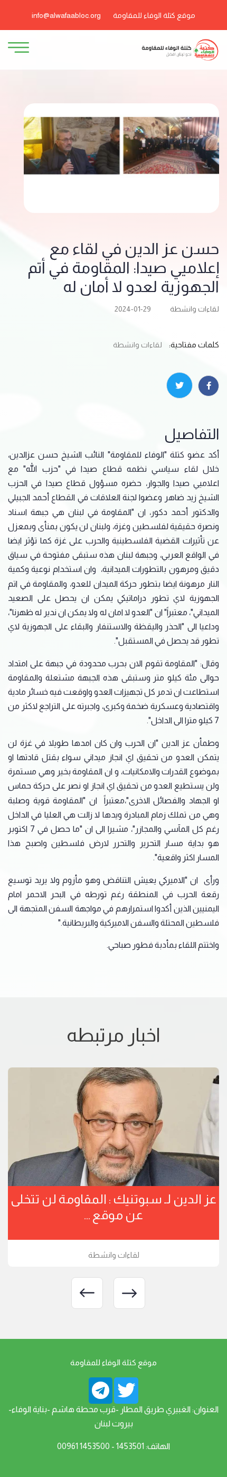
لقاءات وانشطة (194, 309)
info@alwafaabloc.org (66, 15)
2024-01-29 (133, 309)
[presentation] (129, 1293)
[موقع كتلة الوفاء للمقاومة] (179, 49)
